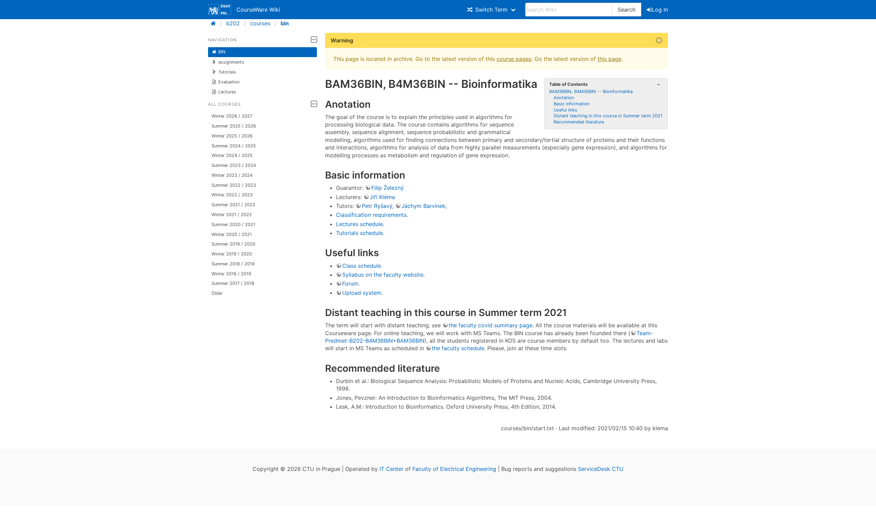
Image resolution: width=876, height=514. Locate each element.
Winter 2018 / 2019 (231, 273)
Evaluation (229, 81)
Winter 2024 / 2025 (232, 155)
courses (260, 23)
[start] (215, 23)
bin (285, 23)
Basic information (572, 103)
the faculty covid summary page (490, 325)
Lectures (227, 91)
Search (626, 9)
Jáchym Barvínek (423, 205)
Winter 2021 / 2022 (231, 214)
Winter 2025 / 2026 (232, 136)
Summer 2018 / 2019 (233, 263)
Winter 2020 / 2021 (231, 234)
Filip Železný (387, 187)
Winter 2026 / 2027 (231, 116)
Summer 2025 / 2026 (233, 126)
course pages (514, 58)
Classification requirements (371, 214)
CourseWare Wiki (258, 9)
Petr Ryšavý (377, 205)
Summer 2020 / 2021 (233, 224)
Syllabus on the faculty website (382, 274)
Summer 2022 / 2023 (233, 185)
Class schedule (361, 265)
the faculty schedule (458, 348)
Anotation (564, 97)
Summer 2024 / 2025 (233, 145)
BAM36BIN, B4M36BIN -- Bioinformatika (591, 91)
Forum (350, 283)
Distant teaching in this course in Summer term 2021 (608, 115)
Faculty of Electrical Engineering (454, 468)
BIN (222, 51)
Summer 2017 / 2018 (232, 283)
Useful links (565, 110)
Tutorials (227, 72)
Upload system (361, 292)
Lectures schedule (359, 224)
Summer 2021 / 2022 (233, 204)
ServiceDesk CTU (600, 468)
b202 (233, 23)
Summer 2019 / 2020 (233, 244)
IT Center (391, 468)
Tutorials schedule (359, 232)
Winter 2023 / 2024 (232, 175)
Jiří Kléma (382, 197)
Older (217, 293)
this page (609, 58)
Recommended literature (579, 121)
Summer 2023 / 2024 (233, 165)
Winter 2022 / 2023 (232, 194)
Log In (660, 9)
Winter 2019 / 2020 (231, 253)
